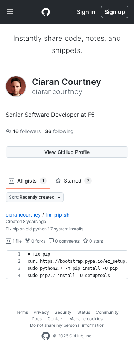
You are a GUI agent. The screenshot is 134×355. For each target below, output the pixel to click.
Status (83, 312)
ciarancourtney (23, 214)
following (59, 131)
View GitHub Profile (67, 152)
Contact (56, 318)
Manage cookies (86, 318)
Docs (36, 318)
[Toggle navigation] (10, 11)
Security (63, 312)
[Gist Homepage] (45, 12)
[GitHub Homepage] (45, 336)
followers (27, 131)
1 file (16, 241)
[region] (67, 265)
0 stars (95, 241)
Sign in (86, 11)
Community (107, 312)
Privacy (41, 312)
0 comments (67, 241)
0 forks (37, 241)
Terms (22, 312)
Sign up (114, 11)
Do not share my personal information (67, 325)
